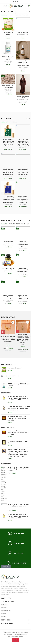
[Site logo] (15, 6)
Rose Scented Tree (23, 32)
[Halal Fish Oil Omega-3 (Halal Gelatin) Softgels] (4, 386)
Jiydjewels (10, 348)
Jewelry (8, 343)
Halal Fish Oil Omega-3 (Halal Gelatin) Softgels (8, 58)
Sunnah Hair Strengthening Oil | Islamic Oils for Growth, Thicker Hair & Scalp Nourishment (23, 64)
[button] (3, 332)
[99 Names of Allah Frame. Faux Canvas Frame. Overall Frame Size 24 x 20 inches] (4, 419)
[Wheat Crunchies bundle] (4, 370)
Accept (15, 640)
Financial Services (6, 610)
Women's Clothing (8, 92)
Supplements (8, 62)
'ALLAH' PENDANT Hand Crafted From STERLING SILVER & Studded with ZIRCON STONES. (18, 398)
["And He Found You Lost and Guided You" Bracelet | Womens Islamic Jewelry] (4, 483)
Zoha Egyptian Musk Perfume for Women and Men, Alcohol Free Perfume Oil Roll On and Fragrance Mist (8, 171)
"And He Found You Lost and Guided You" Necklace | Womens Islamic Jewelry (18, 506)
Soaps (22, 36)
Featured (7, 36)
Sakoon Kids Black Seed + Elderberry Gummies (8, 296)
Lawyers (3, 613)
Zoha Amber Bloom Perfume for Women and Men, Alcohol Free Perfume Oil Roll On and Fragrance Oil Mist (23, 143)
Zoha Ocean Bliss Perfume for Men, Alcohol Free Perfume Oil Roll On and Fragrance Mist (22, 199)
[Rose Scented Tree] (4, 377)
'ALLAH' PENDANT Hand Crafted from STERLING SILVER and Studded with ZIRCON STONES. (19, 408)
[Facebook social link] (13, 2)
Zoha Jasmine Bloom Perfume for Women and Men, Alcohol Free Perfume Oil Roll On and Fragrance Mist (23, 171)
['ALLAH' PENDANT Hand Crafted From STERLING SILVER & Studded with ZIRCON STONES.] (4, 399)
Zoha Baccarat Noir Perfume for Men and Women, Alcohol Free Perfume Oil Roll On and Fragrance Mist (8, 143)
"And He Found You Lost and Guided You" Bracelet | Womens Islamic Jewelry (18, 469)
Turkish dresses (22, 101)
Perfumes (10, 147)
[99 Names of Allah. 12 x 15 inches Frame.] (4, 443)
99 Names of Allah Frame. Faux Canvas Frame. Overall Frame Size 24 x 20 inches (18, 418)
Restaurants (4, 604)
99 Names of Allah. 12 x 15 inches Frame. (17, 442)
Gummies (6, 245)
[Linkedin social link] (17, 2)
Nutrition (11, 245)
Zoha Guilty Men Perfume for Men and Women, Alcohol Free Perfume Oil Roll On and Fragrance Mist (8, 199)
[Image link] (15, 576)
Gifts (20, 147)
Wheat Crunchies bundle (15, 368)
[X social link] (15, 2)
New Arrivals (25, 34)
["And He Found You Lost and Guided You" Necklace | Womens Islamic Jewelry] (4, 507)
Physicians (4, 607)
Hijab (10, 89)
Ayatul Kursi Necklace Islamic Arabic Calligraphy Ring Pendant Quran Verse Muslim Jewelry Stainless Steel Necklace (8, 338)
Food (10, 36)
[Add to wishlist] (12, 322)
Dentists (3, 616)
